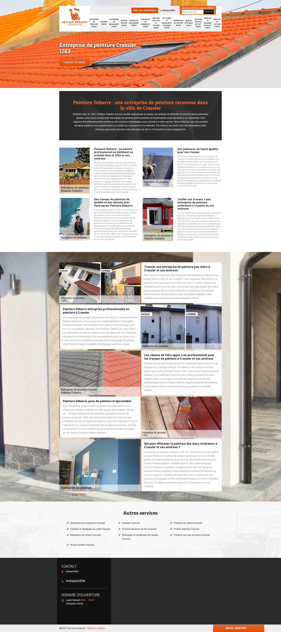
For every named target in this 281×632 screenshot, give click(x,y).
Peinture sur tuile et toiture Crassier (192, 535)
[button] (137, 85)
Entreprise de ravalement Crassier (87, 523)
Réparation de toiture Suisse (178, 23)
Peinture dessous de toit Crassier (139, 529)
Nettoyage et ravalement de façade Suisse (167, 23)
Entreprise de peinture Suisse (94, 23)
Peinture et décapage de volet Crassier (90, 529)
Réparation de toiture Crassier (85, 535)
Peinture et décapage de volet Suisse (207, 23)
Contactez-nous (74, 62)
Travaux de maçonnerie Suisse (134, 23)
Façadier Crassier (131, 523)
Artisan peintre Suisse (124, 23)
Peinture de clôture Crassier (188, 523)
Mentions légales (96, 628)
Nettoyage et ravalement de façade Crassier (140, 537)
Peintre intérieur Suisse (189, 23)
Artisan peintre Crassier (82, 544)
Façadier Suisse (103, 23)
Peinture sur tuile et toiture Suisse (156, 23)
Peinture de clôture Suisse (217, 23)
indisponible (168, 10)
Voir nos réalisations (144, 10)
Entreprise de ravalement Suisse (114, 23)
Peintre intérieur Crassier (186, 529)
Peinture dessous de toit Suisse (198, 23)
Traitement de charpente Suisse (145, 23)
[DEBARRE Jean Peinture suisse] (75, 17)
